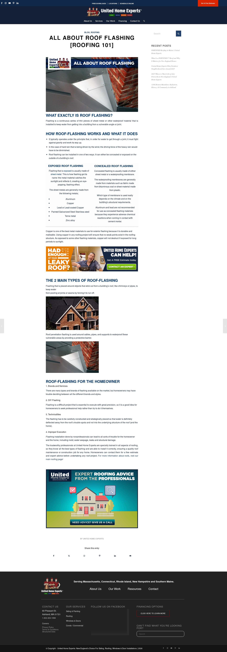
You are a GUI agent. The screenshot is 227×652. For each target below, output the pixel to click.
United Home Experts (93, 538)
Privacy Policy (48, 627)
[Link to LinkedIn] (17, 3)
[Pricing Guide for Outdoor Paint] (225, 326)
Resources (134, 588)
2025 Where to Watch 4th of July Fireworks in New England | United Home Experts (164, 77)
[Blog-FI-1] (92, 84)
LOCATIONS (113, 3)
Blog (87, 32)
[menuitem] (99, 3)
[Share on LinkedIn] (115, 555)
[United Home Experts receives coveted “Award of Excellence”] (2, 326)
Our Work (115, 588)
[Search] (143, 21)
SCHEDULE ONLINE (127, 3)
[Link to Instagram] (6, 3)
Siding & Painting (73, 611)
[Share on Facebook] (53, 555)
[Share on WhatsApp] (84, 555)
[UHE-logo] (113, 12)
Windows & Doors (73, 620)
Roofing (95, 32)
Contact (153, 588)
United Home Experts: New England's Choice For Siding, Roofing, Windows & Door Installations (97, 648)
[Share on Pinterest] (99, 555)
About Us (95, 588)
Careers (45, 623)
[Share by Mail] (130, 555)
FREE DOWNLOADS (99, 3)
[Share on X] (69, 555)
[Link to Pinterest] (14, 3)
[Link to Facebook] (163, 648)
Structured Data (48, 631)
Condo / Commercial (74, 625)
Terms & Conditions (50, 629)
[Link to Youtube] (10, 3)
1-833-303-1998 (49, 618)
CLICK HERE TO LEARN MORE (153, 613)
